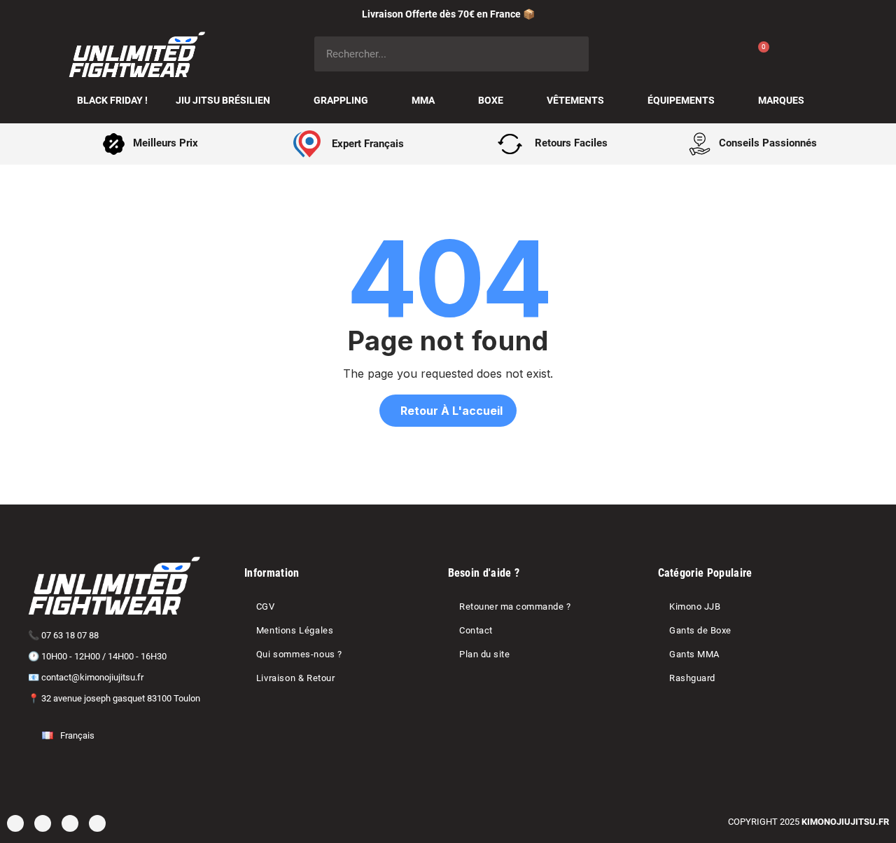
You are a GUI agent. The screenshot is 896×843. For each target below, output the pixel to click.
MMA (423, 100)
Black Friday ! (112, 100)
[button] (448, 411)
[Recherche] (571, 53)
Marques (781, 100)
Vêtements (575, 100)
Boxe (490, 100)
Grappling (341, 100)
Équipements (681, 100)
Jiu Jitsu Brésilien (223, 100)
